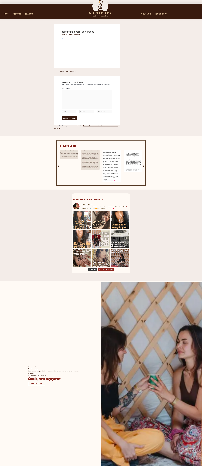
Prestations (17, 14)
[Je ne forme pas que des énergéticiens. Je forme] (120, 220)
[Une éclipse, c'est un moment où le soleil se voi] (82, 239)
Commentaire (66, 88)
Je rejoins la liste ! (36, 383)
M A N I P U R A (100, 13)
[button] (58, 166)
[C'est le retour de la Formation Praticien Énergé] (82, 220)
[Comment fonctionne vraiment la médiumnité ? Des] (101, 258)
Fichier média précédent (68, 71)
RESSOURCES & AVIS (161, 14)
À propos (5, 14)
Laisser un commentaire (68, 34)
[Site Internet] (104, 112)
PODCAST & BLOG (146, 14)
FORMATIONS (29, 14)
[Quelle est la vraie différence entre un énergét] (120, 258)
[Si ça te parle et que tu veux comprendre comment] (82, 258)
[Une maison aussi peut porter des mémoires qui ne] (120, 239)
